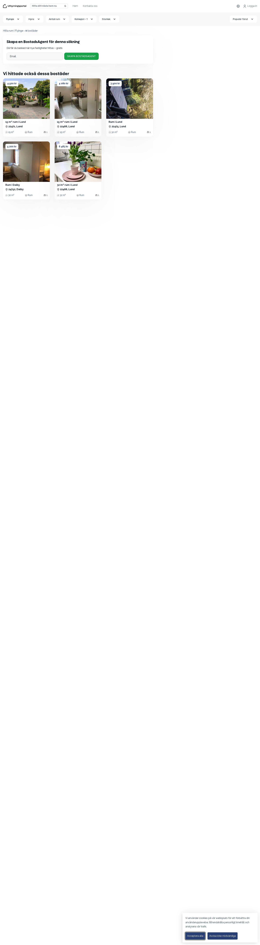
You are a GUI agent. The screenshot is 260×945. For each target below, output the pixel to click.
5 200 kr (12, 146)
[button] (7, 98)
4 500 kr (12, 83)
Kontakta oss (90, 6)
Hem (75, 6)
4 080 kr (63, 83)
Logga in (252, 6)
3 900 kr (115, 83)
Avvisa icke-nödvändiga (222, 935)
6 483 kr (63, 146)
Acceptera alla (195, 935)
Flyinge (10, 19)
